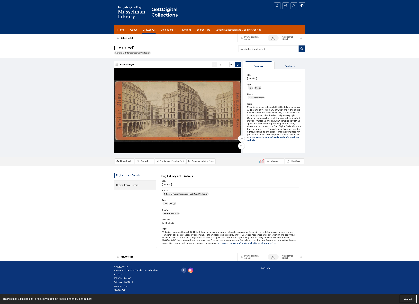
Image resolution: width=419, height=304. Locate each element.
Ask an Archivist (121, 286)
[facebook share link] (183, 270)
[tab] (258, 65)
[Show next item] (238, 64)
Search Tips (203, 29)
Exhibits (186, 29)
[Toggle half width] (241, 146)
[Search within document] (302, 48)
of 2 (232, 64)
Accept (408, 299)
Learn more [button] (85, 298)
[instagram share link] (190, 270)
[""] (166, 12)
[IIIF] (261, 161)
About (133, 29)
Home (120, 29)
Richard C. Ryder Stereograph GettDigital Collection (186, 194)
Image (258, 88)
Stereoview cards (256, 97)
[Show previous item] (214, 64)
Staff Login (265, 268)
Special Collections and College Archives (238, 29)
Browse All (149, 29)
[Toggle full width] (241, 138)
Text (251, 88)
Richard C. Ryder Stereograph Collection (132, 53)
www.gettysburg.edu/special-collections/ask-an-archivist (273, 138)
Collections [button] (167, 29)
